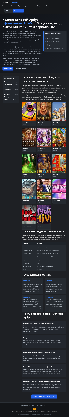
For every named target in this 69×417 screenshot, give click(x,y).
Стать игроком (18, 10)
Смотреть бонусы (21, 68)
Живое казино (6, 6)
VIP (47, 405)
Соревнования (55, 6)
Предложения (40, 6)
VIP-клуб (48, 6)
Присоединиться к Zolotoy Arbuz (44, 396)
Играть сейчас (8, 68)
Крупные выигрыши (23, 6)
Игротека (13, 6)
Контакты (32, 6)
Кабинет (8, 10)
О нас (37, 405)
